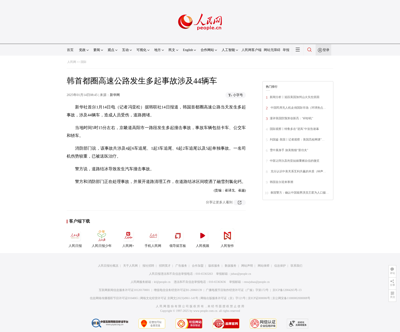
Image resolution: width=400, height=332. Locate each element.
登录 (326, 50)
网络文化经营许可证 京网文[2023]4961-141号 (169, 298)
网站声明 (247, 265)
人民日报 (75, 245)
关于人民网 (130, 265)
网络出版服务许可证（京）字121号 (223, 298)
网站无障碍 (272, 50)
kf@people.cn (162, 282)
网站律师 (263, 265)
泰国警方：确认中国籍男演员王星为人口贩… (299, 192)
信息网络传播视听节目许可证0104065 (114, 298)
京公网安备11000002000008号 (291, 298)
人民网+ (128, 245)
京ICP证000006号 (259, 298)
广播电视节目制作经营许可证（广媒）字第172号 (237, 290)
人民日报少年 (102, 245)
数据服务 (230, 265)
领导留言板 (177, 245)
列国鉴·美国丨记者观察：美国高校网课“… (297, 139)
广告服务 (181, 265)
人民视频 (202, 245)
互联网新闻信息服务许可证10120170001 (124, 290)
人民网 (71, 61)
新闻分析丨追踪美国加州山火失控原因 (294, 97)
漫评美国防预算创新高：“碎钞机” (291, 118)
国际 (83, 61)
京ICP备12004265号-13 (286, 290)
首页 (70, 50)
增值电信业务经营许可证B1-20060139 (178, 290)
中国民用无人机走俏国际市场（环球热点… (298, 107)
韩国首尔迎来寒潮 (281, 182)
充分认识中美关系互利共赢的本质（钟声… (298, 171)
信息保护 (280, 265)
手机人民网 (153, 245)
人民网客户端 (251, 50)
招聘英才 (165, 265)
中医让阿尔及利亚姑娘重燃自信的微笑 (294, 160)
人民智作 (227, 245)
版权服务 (214, 265)
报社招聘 (148, 265)
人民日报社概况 (108, 265)
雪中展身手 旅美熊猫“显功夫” (289, 150)
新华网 (115, 95)
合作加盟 (198, 265)
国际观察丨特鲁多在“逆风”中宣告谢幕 (294, 129)
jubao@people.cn (241, 273)
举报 (286, 50)
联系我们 (296, 265)
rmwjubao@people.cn (257, 282)
